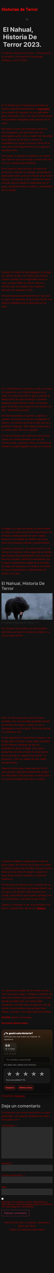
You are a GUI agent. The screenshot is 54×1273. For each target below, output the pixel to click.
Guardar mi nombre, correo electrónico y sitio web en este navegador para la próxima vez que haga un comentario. (27, 1204)
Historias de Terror (20, 9)
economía (43, 108)
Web (4, 1187)
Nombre (7, 1163)
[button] (27, 19)
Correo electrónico (13, 1175)
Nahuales (20, 1095)
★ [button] (9, 1073)
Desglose (10, 1088)
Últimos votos (25, 1088)
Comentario (9, 1125)
